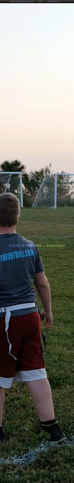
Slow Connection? (54, 1)
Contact (41, 1)
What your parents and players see (22, 1)
